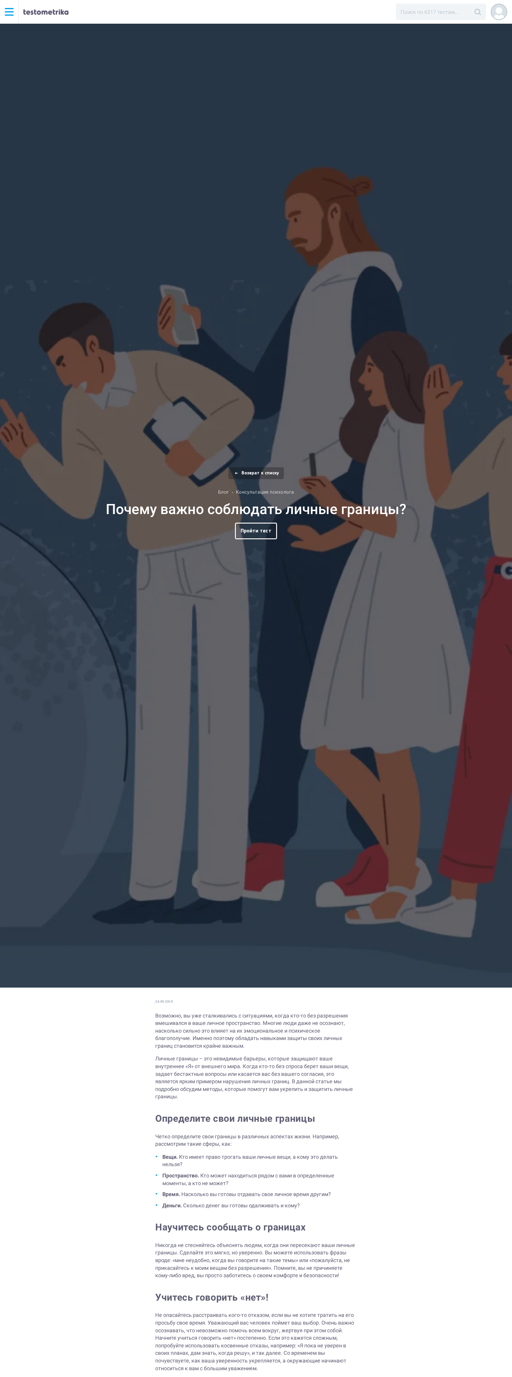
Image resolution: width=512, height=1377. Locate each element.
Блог (223, 492)
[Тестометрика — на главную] (45, 12)
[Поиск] (477, 11)
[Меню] (9, 12)
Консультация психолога (265, 492)
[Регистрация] (499, 12)
